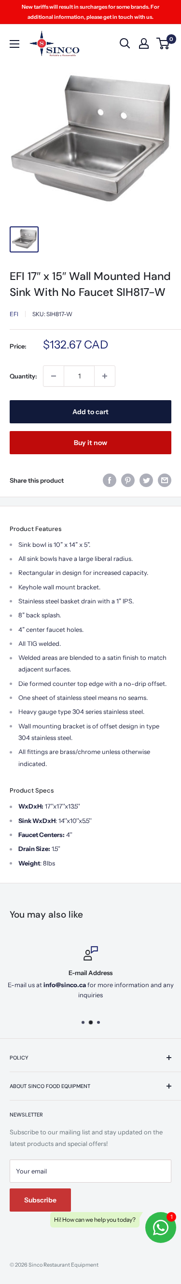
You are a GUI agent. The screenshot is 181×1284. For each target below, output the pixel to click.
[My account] (144, 43)
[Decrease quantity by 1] (53, 376)
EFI (14, 314)
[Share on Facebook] (109, 480)
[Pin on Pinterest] (128, 480)
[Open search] (125, 43)
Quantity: (23, 376)
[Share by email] (164, 480)
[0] (163, 43)
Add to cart (90, 411)
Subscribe (40, 1200)
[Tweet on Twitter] (146, 480)
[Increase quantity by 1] (105, 376)
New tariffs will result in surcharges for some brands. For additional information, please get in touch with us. (90, 11)
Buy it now (90, 442)
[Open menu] (14, 44)
